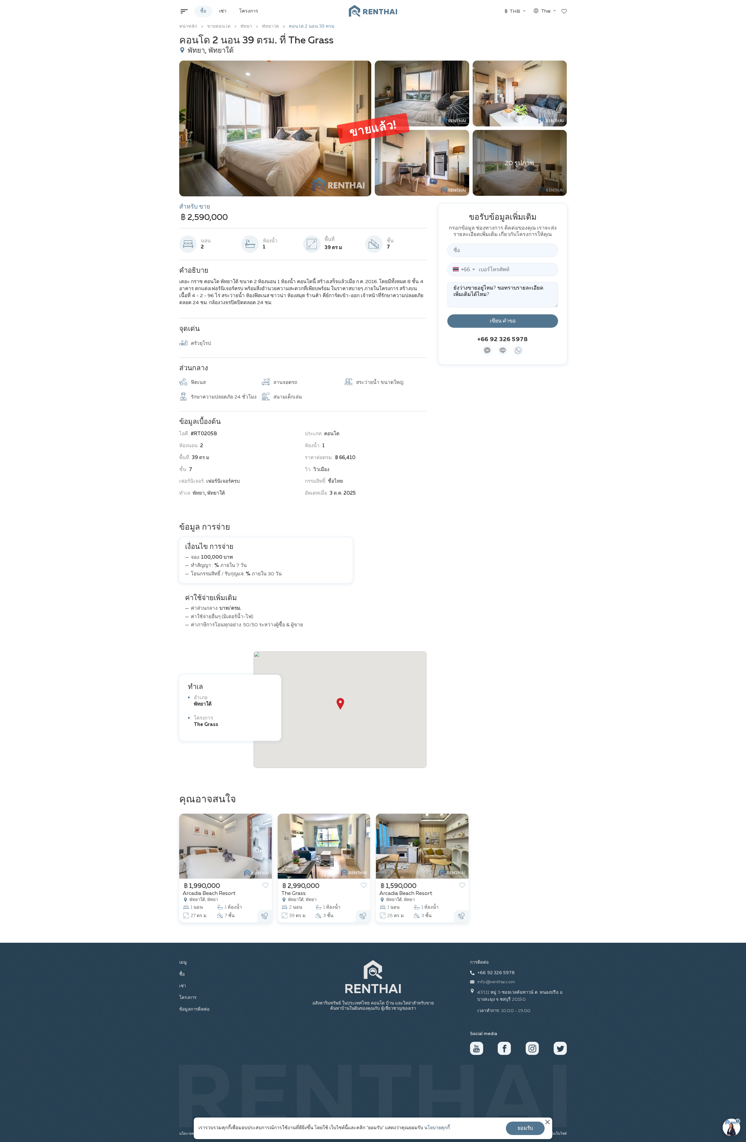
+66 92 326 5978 (502, 339)
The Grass (206, 724)
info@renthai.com (496, 982)
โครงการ (248, 11)
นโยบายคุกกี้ (437, 1128)
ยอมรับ (525, 1128)
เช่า (222, 11)
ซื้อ (203, 11)
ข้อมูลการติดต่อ (193, 1009)
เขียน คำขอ (503, 321)
